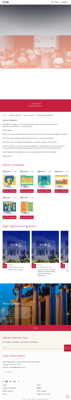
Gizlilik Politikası (31, 399)
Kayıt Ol (67, 348)
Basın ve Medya (41, 391)
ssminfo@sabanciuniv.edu (17, 367)
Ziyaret (5, 385)
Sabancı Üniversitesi (42, 399)
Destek (5, 394)
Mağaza (39, 388)
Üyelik (39, 385)
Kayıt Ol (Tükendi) (9, 191)
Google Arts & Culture (44, 394)
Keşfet (35, 328)
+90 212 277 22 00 (14, 364)
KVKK (24, 399)
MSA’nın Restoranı (8, 391)
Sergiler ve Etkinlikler (9, 388)
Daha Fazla (6, 156)
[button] (64, 2)
